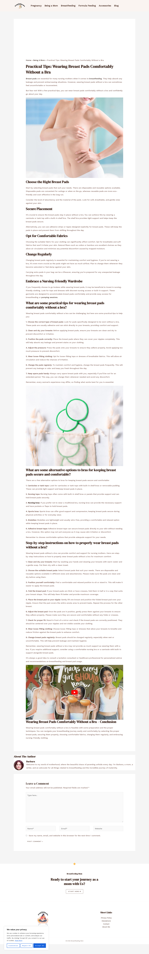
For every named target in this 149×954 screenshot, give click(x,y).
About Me (106, 927)
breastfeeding (95, 79)
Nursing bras (33, 503)
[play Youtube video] (74, 692)
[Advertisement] (74, 44)
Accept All (39, 945)
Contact (106, 924)
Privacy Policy (106, 918)
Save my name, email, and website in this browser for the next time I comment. (65, 835)
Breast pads (31, 79)
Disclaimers (106, 921)
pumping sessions (49, 297)
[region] (26, 938)
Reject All (26, 945)
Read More (18, 940)
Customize (13, 945)
